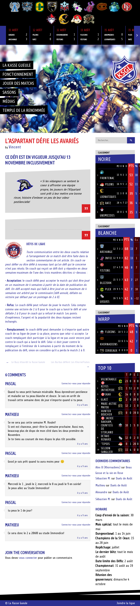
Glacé (104, 399)
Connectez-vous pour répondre (76, 383)
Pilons (109, 184)
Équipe (104, 166)
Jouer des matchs (18, 83)
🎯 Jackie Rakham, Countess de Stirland (107, 425)
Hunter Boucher (106, 412)
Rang (97, 375)
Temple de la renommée (24, 110)
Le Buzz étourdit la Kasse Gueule (25, 362)
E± (136, 239)
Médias (9, 101)
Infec (108, 258)
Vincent (15, 147)
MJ (118, 166)
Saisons (9, 92)
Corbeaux (111, 350)
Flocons (110, 332)
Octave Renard (106, 437)
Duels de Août (124, 478)
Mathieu (12, 414)
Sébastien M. (102, 478)
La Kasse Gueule (17, 65)
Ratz (108, 203)
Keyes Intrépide (108, 388)
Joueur (105, 374)
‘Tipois (105, 444)
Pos (96, 166)
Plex (108, 289)
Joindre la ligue (126, 603)
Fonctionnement (18, 74)
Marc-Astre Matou (109, 405)
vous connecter (28, 557)
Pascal (10, 384)
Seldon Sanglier (107, 450)
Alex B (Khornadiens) (107, 467)
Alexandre (101, 492)
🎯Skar (106, 394)
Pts (131, 166)
